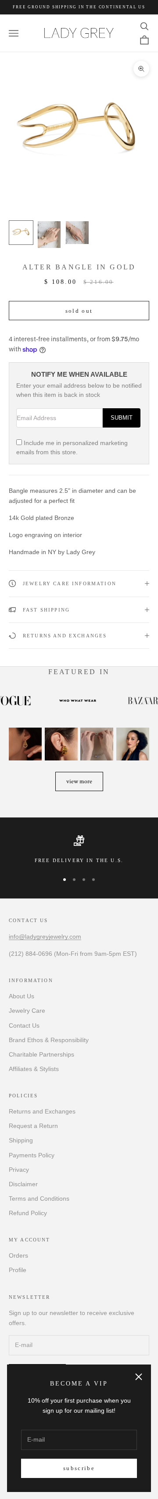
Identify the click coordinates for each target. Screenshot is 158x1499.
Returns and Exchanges (42, 1111)
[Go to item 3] (77, 232)
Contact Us (24, 1025)
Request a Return (33, 1125)
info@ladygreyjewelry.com (45, 936)
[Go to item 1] (21, 232)
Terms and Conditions (39, 1198)
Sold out (79, 311)
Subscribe (79, 1468)
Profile (17, 1269)
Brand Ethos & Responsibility (49, 1039)
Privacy (19, 1169)
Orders (18, 1255)
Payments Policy (31, 1155)
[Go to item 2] (49, 234)
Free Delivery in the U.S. (79, 860)
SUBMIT (122, 418)
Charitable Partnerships (41, 1054)
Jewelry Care (27, 1010)
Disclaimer (23, 1184)
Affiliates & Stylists (34, 1068)
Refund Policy (28, 1212)
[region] (79, 849)
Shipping (21, 1140)
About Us (21, 996)
